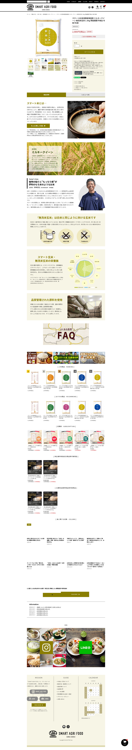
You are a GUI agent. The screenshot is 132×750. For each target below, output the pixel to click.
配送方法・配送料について (64, 684)
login (101, 8)
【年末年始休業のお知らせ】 (43, 609)
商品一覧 (34, 14)
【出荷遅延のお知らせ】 (42, 611)
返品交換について (62, 686)
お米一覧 (39, 14)
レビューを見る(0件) (79, 81)
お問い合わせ (60, 699)
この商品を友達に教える (80, 86)
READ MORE (74, 594)
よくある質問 (60, 691)
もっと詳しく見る (37, 126)
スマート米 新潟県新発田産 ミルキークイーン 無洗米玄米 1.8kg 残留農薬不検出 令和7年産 (77, 14)
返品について (77, 56)
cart (104, 7)
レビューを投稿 (78, 83)
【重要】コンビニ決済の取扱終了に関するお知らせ (48, 607)
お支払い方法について (63, 681)
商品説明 (46, 95)
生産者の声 (60, 689)
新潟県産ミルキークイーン (49, 14)
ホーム (28, 14)
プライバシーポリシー (63, 696)
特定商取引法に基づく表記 (80, 58)
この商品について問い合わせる (81, 87)
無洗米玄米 (75, 26)
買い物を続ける (78, 89)
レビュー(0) (86, 95)
